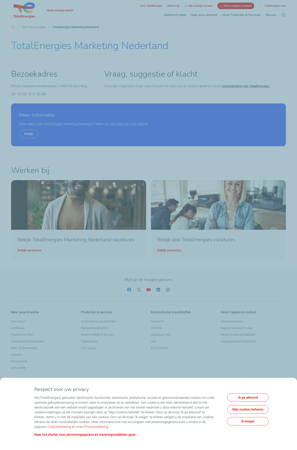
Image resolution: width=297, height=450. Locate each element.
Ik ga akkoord (248, 397)
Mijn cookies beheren (247, 409)
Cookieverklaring (59, 427)
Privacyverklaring (96, 427)
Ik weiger (248, 421)
